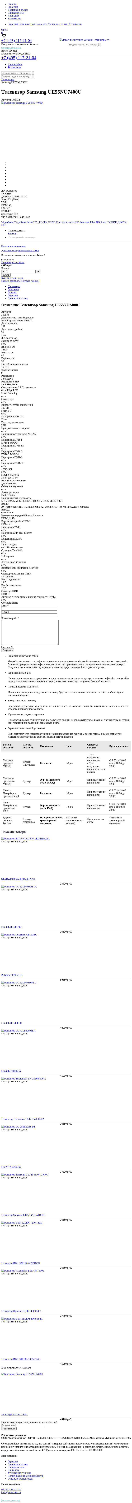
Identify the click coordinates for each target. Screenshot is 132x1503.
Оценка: (6, 647)
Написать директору (10, 1500)
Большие (85, 222)
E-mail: (5, 612)
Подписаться (9, 1429)
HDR (114, 222)
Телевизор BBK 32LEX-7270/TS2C (20, 1263)
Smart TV (32, 222)
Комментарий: (10, 618)
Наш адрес (13, 15)
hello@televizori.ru (11, 1492)
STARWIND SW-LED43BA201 (18, 879)
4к (73, 222)
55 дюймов (7, 222)
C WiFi (51, 222)
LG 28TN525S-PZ (11, 1167)
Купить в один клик (12, 278)
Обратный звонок (11, 47)
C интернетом (63, 222)
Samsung (12, 233)
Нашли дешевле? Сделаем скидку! (20, 280)
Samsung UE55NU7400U (14, 1414)
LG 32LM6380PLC (11, 1023)
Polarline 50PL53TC (12, 975)
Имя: (5, 605)
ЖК (45, 222)
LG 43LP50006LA (11, 1071)
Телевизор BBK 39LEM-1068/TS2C (20, 1359)
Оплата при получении (13, 246)
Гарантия (13, 6)
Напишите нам (16, 12)
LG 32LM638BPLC (11, 927)
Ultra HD (95, 222)
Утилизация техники (19, 1472)
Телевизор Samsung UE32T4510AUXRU (23, 1215)
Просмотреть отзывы (12, 262)
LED (40, 222)
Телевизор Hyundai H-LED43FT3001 (21, 1311)
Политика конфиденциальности (25, 1475)
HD (77, 222)
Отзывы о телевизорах (20, 1478)
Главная (12, 4)
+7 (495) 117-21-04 (16, 40)
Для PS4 (122, 222)
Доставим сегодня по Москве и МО (20, 250)
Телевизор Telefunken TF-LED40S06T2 (22, 1119)
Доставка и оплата (18, 9)
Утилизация (14, 18)
